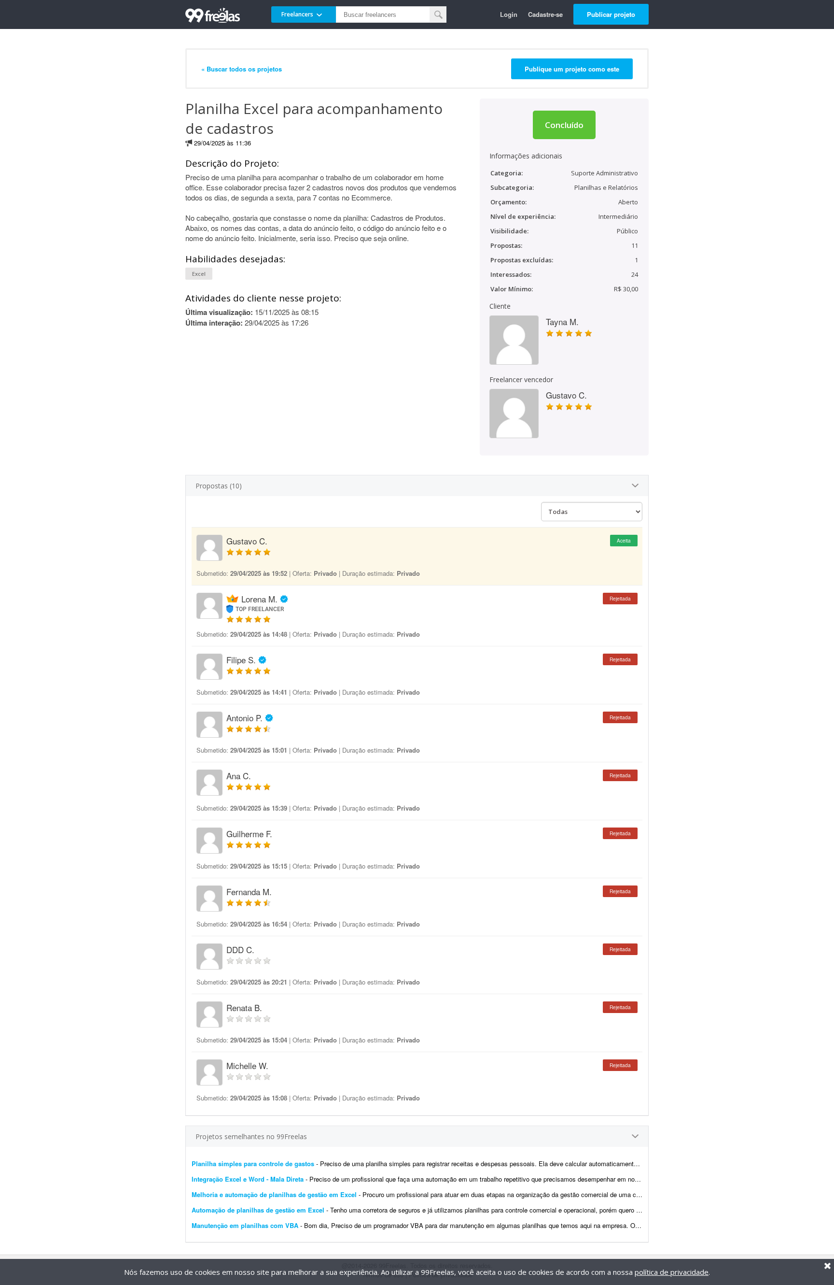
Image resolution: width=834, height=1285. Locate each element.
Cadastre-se (545, 14)
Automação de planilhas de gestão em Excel (258, 1209)
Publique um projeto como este (572, 68)
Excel (199, 273)
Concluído (564, 124)
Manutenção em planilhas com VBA (245, 1225)
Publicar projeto (611, 14)
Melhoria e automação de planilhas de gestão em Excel (274, 1194)
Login (508, 14)
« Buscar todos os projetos (241, 68)
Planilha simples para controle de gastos (253, 1163)
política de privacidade (672, 1272)
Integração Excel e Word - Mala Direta (248, 1179)
